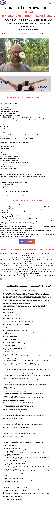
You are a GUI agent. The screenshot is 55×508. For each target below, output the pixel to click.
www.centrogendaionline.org (18, 478)
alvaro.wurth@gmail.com (21, 477)
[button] (48, 70)
